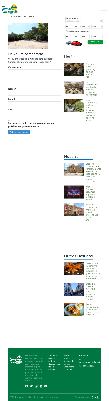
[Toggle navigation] (103, 8)
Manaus (52, 358)
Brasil (66, 355)
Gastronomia (54, 364)
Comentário (15, 67)
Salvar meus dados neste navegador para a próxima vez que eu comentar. (31, 125)
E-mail (12, 99)
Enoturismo (69, 366)
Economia (52, 369)
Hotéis (51, 366)
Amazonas (53, 355)
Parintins (52, 361)
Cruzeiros (68, 369)
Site (10, 109)
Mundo (67, 358)
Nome (12, 88)
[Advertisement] (78, 137)
